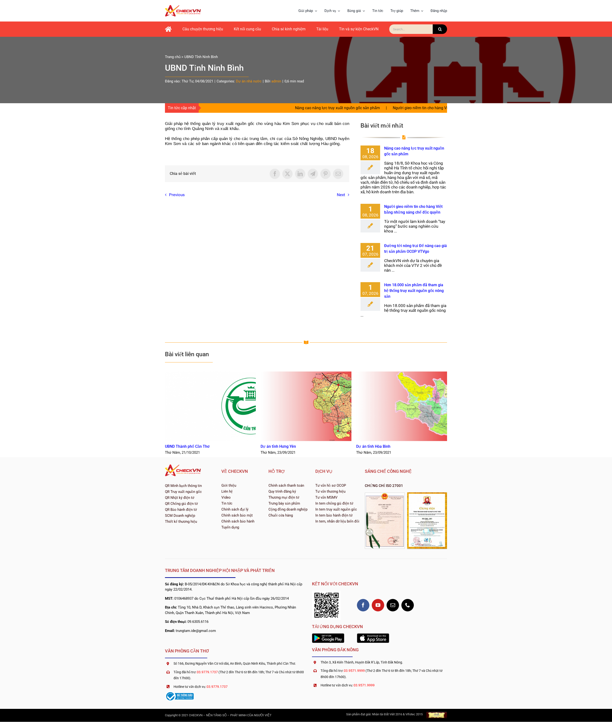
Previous (177, 194)
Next (341, 194)
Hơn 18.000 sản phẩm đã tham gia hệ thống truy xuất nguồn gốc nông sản (414, 291)
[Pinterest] (325, 173)
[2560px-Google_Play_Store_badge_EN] (328, 635)
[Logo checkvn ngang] (183, 7)
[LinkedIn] (300, 173)
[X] (287, 173)
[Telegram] (312, 173)
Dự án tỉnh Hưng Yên (306, 406)
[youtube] (378, 605)
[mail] (393, 605)
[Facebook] (274, 173)
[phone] (407, 605)
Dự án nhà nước (249, 81)
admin (276, 81)
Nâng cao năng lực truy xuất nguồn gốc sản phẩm (303, 108)
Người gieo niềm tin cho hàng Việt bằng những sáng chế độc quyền (416, 108)
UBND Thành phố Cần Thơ (210, 406)
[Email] (338, 173)
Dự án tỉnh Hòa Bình (401, 406)
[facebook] (363, 605)
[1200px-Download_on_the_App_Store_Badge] (373, 635)
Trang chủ (172, 57)
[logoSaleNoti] (179, 692)
